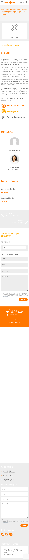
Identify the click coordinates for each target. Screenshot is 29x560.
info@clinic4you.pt (7, 480)
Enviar (23, 299)
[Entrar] (24, 2)
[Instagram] (6, 534)
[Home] (10, 2)
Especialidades (12, 44)
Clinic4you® (4, 44)
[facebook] (2, 534)
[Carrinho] (26, 2)
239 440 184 (8, 471)
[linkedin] (10, 534)
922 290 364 (8, 476)
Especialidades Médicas (8, 45)
